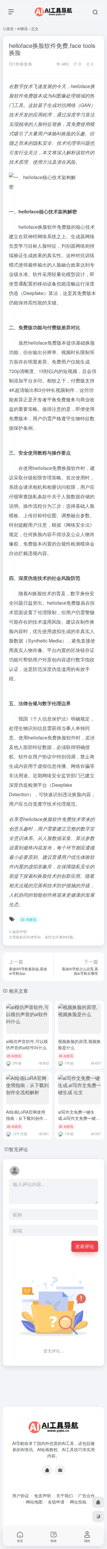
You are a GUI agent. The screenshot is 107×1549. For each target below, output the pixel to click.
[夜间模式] (98, 1516)
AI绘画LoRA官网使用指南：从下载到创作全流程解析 (27, 1118)
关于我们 (64, 1495)
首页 (10, 28)
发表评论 (84, 1246)
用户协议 (20, 1495)
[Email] (60, 1470)
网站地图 (34, 1502)
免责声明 (42, 1495)
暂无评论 (18, 1149)
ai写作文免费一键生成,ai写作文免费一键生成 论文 (79, 1118)
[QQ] (47, 1470)
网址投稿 (78, 1502)
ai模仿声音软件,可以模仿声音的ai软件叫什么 (27, 1044)
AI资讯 (22, 28)
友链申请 (56, 1502)
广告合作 (86, 1495)
